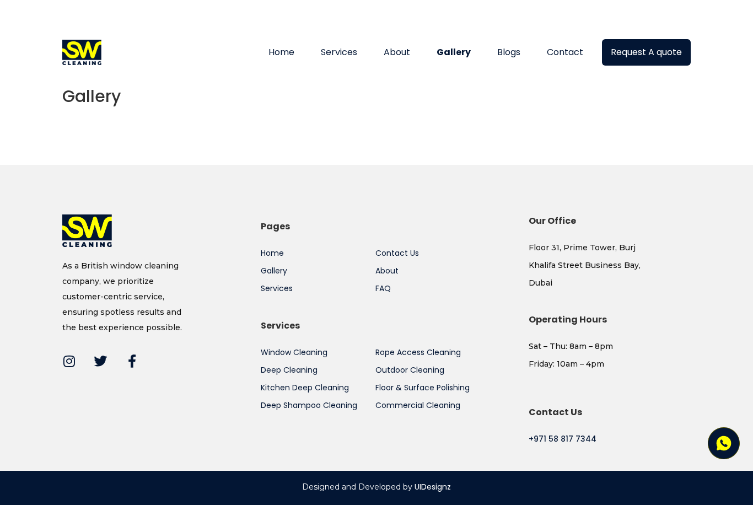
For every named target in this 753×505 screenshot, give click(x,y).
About (397, 52)
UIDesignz (433, 486)
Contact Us (397, 253)
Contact (565, 52)
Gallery (454, 52)
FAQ (383, 288)
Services (339, 52)
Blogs (508, 52)
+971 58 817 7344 (562, 438)
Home (281, 52)
